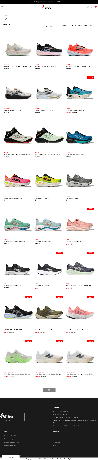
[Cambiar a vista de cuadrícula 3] (47, 26)
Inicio (4, 15)
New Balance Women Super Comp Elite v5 (47, 374)
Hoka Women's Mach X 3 (13, 198)
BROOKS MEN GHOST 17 (44, 110)
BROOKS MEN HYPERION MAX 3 (78, 66)
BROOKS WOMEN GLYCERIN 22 (46, 66)
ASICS (6, 152)
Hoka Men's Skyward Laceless (15, 418)
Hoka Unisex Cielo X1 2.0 (75, 110)
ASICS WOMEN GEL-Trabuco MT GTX (18, 154)
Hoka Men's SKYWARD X (44, 242)
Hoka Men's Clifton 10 (74, 198)
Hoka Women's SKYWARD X (14, 242)
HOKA (68, 108)
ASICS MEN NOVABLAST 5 (13, 330)
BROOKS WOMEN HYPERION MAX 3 (17, 66)
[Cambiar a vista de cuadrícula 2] (43, 26)
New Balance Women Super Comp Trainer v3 (16, 374)
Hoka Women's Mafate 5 (75, 154)
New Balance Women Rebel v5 (46, 330)
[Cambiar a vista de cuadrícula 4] (52, 26)
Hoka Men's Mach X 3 (43, 198)
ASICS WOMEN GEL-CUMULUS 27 (78, 286)
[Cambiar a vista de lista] (39, 26)
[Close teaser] (20, 455)
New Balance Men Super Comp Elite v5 (79, 374)
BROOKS (6, 64)
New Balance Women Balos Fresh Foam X (78, 330)
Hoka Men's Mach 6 (42, 286)
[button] (11, 457)
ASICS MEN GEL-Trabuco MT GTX (47, 154)
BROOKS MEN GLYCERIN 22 (14, 110)
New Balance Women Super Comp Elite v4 (47, 418)
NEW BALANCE (39, 328)
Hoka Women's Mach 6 (74, 242)
